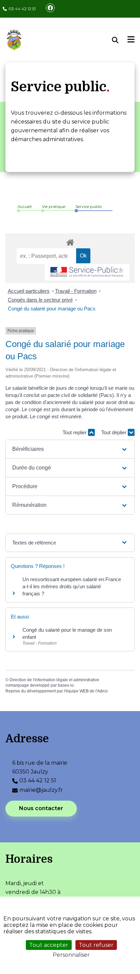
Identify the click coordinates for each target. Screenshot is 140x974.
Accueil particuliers (29, 291)
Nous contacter (41, 808)
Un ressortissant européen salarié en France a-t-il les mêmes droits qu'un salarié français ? (71, 586)
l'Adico (101, 691)
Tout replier (75, 432)
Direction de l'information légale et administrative (54, 679)
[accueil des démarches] (70, 241)
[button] (70, 449)
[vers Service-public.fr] (87, 272)
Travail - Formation (76, 291)
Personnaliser (71, 955)
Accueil (25, 206)
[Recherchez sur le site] (119, 40)
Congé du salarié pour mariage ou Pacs (51, 308)
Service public (88, 206)
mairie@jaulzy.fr (41, 790)
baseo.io (66, 685)
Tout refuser (96, 945)
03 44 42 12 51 (22, 8)
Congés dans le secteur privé (40, 300)
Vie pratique (53, 206)
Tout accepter (48, 945)
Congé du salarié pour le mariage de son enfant (67, 633)
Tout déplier (114, 432)
